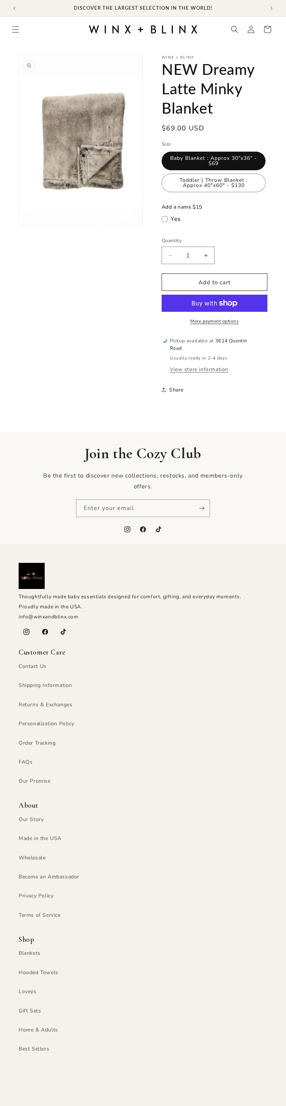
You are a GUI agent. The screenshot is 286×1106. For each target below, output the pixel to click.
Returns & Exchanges (45, 704)
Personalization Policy (46, 723)
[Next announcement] (271, 8)
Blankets (30, 953)
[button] (15, 29)
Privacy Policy (36, 895)
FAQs (25, 762)
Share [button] (176, 389)
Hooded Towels (38, 972)
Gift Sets (30, 1010)
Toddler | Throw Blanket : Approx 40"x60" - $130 (213, 183)
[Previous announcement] (14, 8)
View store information (199, 369)
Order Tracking (37, 743)
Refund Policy (133, 1102)
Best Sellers (34, 1048)
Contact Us (33, 666)
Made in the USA (40, 838)
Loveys (27, 991)
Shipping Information (45, 685)
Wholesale (32, 857)
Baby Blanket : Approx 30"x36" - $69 (213, 161)
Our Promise (35, 781)
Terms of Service (40, 915)
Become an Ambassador (49, 876)
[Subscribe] (201, 508)
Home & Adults (38, 1029)
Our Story (31, 819)
